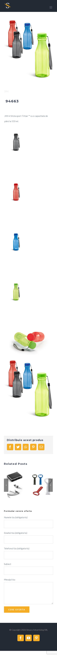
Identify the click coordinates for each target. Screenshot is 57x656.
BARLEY (39, 485)
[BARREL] (14, 485)
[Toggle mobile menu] (51, 7)
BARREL (11, 485)
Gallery (18, 485)
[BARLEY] (42, 485)
